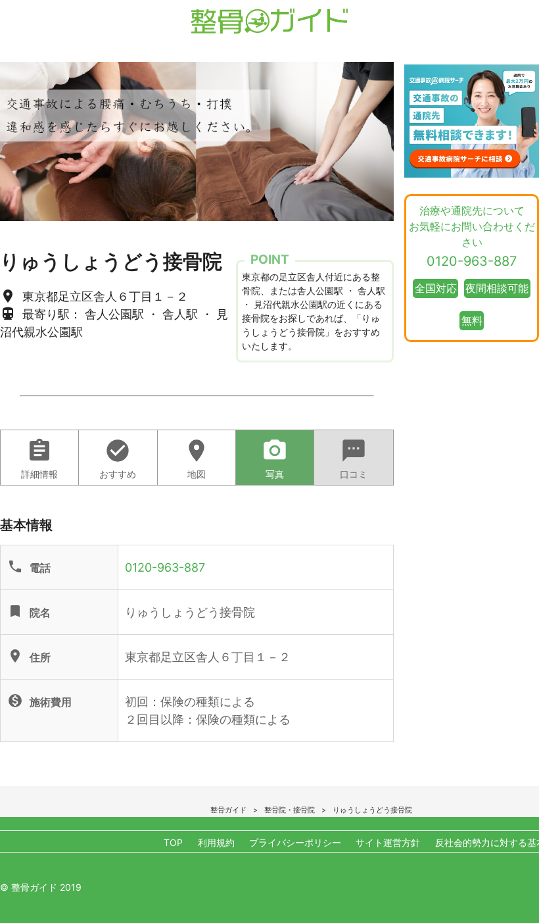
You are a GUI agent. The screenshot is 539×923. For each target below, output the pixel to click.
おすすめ (117, 458)
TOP (173, 842)
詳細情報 (39, 458)
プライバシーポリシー (295, 842)
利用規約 (216, 842)
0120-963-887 (165, 567)
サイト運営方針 (388, 842)
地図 (196, 458)
